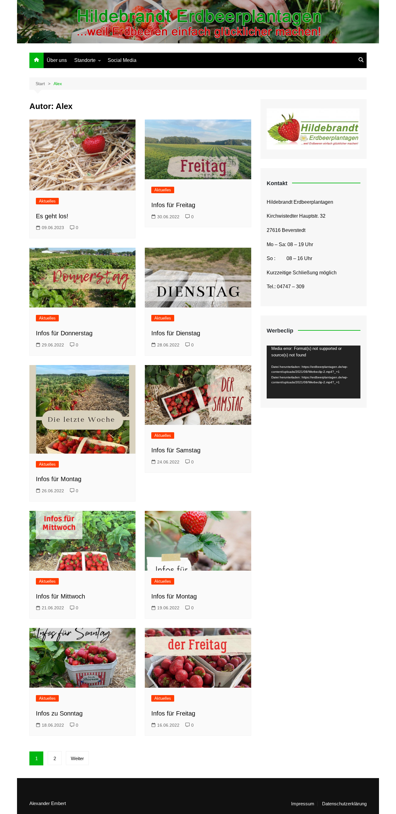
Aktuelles (47, 201)
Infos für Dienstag (175, 333)
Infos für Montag (58, 479)
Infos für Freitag (173, 205)
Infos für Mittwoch (60, 596)
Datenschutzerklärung (344, 803)
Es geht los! (52, 216)
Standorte (85, 60)
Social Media (122, 60)
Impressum (302, 803)
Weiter (77, 758)
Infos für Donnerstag (64, 333)
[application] (313, 372)
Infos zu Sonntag (59, 713)
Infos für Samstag (175, 450)
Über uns (57, 60)
